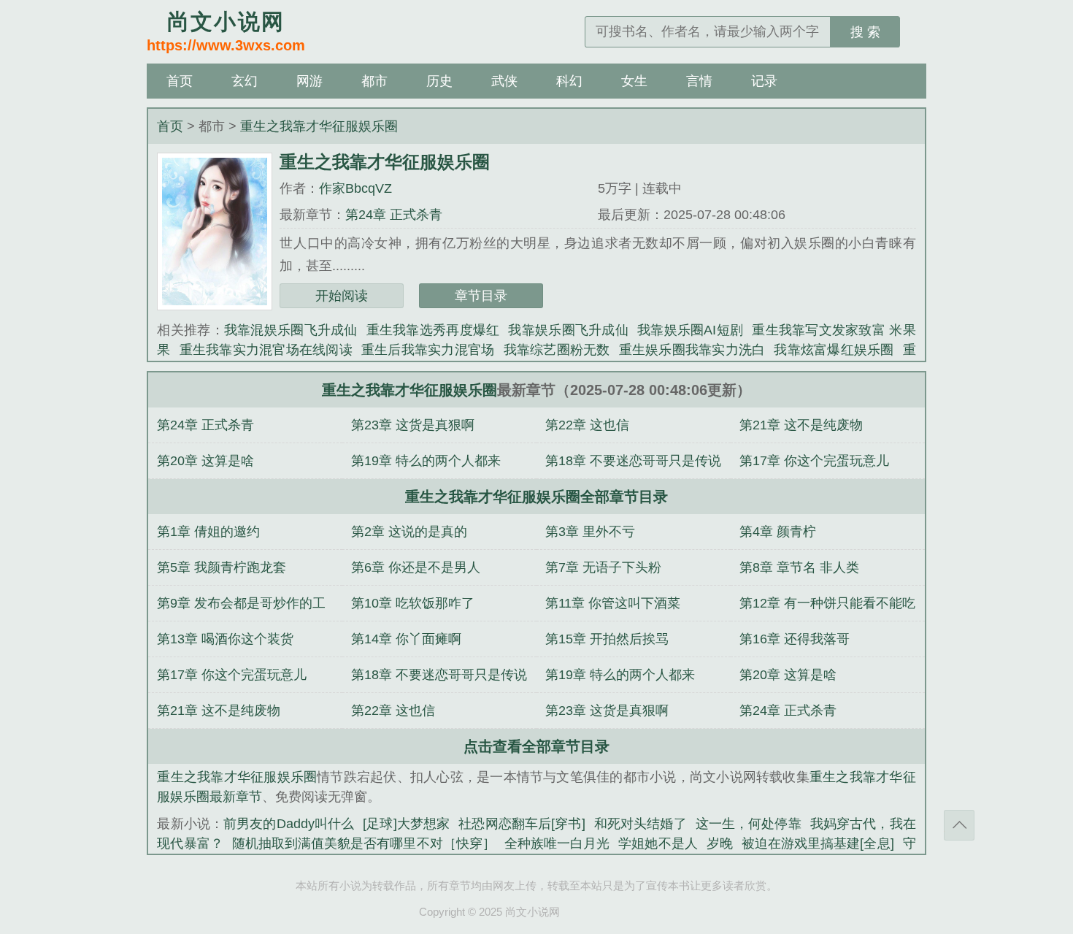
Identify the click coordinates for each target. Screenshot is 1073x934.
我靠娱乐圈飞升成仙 (568, 330)
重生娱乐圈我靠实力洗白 (692, 349)
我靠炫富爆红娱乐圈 (833, 349)
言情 (699, 81)
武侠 (504, 81)
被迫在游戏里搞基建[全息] (818, 843)
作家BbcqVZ (355, 188)
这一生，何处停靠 (748, 823)
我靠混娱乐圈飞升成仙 (291, 330)
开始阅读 (341, 295)
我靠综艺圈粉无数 (557, 349)
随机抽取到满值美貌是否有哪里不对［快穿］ (364, 843)
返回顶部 (959, 825)
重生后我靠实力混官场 (428, 349)
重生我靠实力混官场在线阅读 (266, 349)
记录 (764, 81)
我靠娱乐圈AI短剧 (690, 330)
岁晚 (720, 843)
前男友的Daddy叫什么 (288, 823)
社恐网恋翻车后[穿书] (521, 823)
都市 (374, 81)
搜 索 (865, 32)
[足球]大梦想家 (406, 823)
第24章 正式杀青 (393, 214)
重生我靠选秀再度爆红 (433, 330)
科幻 (569, 81)
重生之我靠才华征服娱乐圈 (319, 126)
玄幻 (244, 81)
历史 (439, 81)
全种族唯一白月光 (556, 843)
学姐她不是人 (657, 843)
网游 (309, 81)
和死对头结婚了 (640, 823)
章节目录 (481, 295)
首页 (179, 81)
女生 (634, 81)
